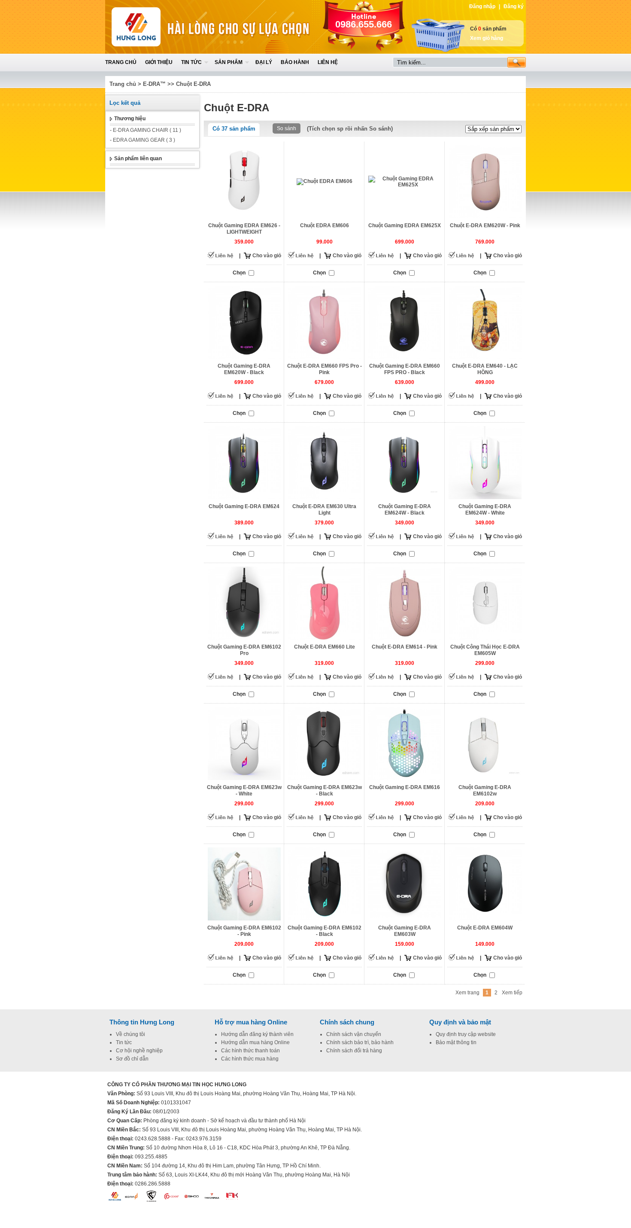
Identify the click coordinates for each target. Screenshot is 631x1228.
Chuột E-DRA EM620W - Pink (485, 225)
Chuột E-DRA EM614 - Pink (404, 647)
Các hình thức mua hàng (250, 1059)
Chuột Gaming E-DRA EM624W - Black (404, 509)
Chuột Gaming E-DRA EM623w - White (244, 790)
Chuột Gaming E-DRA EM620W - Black (244, 369)
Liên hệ (328, 62)
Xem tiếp (512, 993)
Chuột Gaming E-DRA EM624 (244, 506)
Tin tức (191, 62)
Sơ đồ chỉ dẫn (132, 1059)
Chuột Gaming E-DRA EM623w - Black (324, 790)
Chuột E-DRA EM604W (485, 928)
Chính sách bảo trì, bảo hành (360, 1042)
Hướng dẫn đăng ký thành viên (257, 1034)
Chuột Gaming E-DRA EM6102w (484, 790)
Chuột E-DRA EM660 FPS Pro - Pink (324, 369)
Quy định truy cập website (466, 1034)
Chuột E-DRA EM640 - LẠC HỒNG (485, 369)
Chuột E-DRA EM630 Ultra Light (324, 509)
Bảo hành (295, 62)
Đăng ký (514, 6)
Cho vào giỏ (266, 256)
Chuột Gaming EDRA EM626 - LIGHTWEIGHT (244, 228)
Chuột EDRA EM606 (324, 225)
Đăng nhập (482, 6)
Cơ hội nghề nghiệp (139, 1051)
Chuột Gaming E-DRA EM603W (404, 931)
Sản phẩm (229, 62)
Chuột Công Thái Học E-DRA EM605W (485, 650)
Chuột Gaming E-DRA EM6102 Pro (244, 650)
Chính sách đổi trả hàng (354, 1051)
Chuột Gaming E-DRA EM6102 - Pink (244, 931)
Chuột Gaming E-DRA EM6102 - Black (324, 931)
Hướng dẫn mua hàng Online (255, 1042)
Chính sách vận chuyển (353, 1034)
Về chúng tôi (130, 1034)
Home (168, 27)
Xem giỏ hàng (486, 38)
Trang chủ (121, 62)
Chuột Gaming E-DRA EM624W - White (484, 509)
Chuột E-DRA (193, 84)
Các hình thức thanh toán (250, 1051)
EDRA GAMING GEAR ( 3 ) (144, 140)
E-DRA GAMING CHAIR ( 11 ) (147, 130)
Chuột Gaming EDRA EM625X (404, 225)
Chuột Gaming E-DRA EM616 (404, 787)
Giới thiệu (159, 62)
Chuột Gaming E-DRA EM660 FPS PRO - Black (404, 369)
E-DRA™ (154, 84)
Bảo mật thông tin (456, 1042)
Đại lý (263, 62)
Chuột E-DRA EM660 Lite (324, 647)
